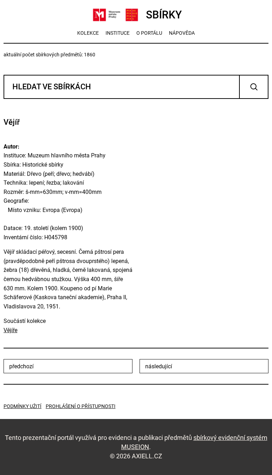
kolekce (88, 33)
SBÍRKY (164, 15)
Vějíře (10, 330)
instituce (118, 33)
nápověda (182, 33)
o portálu (149, 33)
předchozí (21, 366)
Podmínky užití (22, 406)
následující (158, 366)
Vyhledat (253, 87)
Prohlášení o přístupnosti (80, 406)
